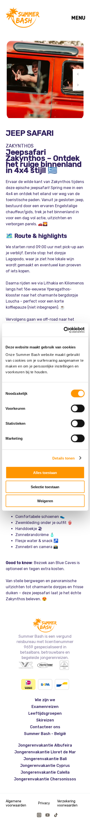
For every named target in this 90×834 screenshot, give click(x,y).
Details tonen (63, 458)
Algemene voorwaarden (16, 803)
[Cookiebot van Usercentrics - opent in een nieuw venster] (64, 330)
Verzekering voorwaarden (67, 803)
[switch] (77, 408)
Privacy (44, 803)
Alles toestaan (45, 473)
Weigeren (45, 501)
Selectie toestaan (45, 487)
